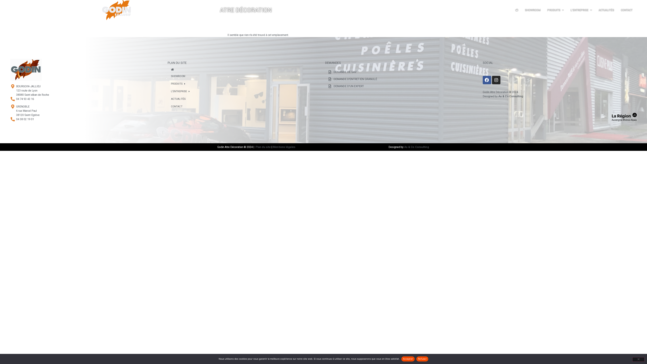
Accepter (408, 358)
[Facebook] (487, 80)
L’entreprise (579, 10)
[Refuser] (638, 359)
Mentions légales (284, 147)
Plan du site (263, 147)
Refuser (422, 358)
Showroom (533, 10)
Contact (627, 10)
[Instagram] (496, 80)
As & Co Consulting (510, 96)
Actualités (606, 10)
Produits (553, 10)
